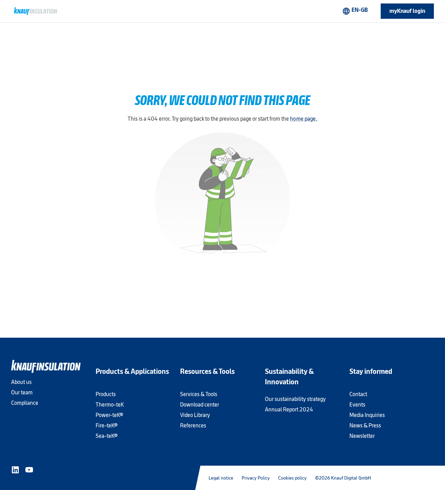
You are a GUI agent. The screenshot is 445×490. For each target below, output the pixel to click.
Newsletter (362, 436)
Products (106, 394)
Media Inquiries (367, 415)
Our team (22, 392)
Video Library (195, 415)
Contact (358, 394)
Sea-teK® (107, 436)
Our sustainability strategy (295, 399)
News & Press (365, 425)
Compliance (24, 403)
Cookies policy (292, 478)
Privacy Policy (256, 478)
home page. (303, 118)
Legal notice (221, 478)
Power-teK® (109, 415)
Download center (199, 404)
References (193, 425)
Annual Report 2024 (289, 409)
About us (21, 382)
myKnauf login (407, 11)
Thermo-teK (110, 404)
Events (357, 404)
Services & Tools (198, 394)
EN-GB (355, 10)
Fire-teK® (107, 425)
